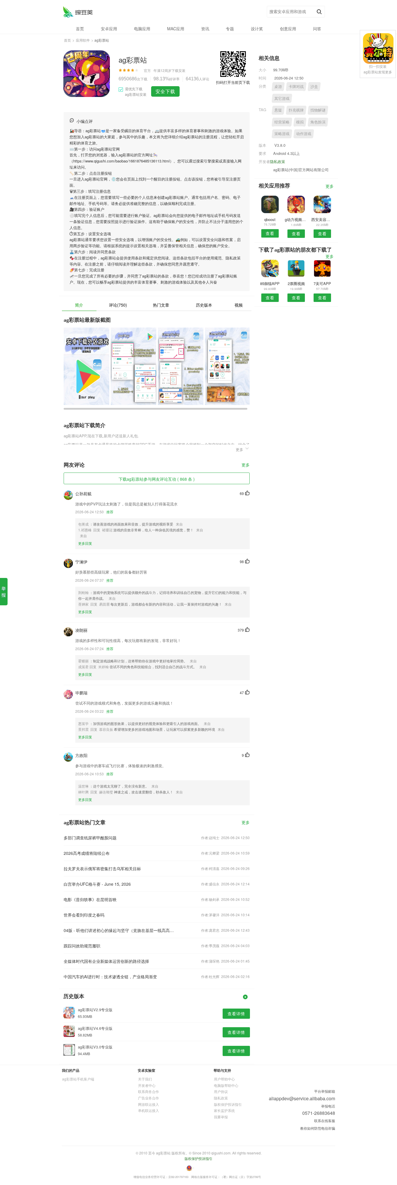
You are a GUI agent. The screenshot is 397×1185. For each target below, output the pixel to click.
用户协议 (221, 1091)
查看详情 (236, 1013)
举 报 (3, 591)
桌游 (278, 86)
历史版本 (204, 305)
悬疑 (278, 110)
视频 (239, 305)
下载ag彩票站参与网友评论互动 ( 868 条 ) (157, 479)
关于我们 (145, 1078)
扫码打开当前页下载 (233, 82)
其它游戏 (281, 98)
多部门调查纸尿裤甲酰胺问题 (90, 838)
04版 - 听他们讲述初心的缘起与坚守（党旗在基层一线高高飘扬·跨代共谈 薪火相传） (119, 930)
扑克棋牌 (296, 110)
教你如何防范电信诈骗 (317, 1128)
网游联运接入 (148, 1104)
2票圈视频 (296, 283)
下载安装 (178, 70)
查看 (270, 233)
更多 (246, 465)
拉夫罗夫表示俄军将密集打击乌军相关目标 (102, 868)
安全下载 (165, 91)
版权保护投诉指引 (228, 1104)
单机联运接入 (148, 1110)
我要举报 (221, 1116)
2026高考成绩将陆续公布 (87, 853)
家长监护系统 (224, 1110)
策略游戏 (281, 133)
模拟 (300, 122)
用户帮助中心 (224, 1078)
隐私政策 (277, 161)
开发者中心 (146, 1085)
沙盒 (314, 86)
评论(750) (118, 305)
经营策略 (281, 122)
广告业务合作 (148, 1097)
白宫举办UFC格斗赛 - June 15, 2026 (97, 884)
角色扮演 (318, 122)
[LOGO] (78, 11)
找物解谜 (318, 110)
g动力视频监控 (296, 219)
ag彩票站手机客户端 (78, 1078)
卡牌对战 (296, 86)
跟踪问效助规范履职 (82, 946)
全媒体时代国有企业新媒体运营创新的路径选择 (106, 961)
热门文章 (161, 305)
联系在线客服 (324, 1120)
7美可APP (322, 283)
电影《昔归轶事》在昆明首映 (90, 899)
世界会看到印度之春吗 (84, 915)
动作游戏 (303, 133)
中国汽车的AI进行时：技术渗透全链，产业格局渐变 (110, 976)
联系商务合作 (148, 1091)
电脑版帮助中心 (226, 1085)
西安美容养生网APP (322, 219)
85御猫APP (270, 283)
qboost (270, 219)
